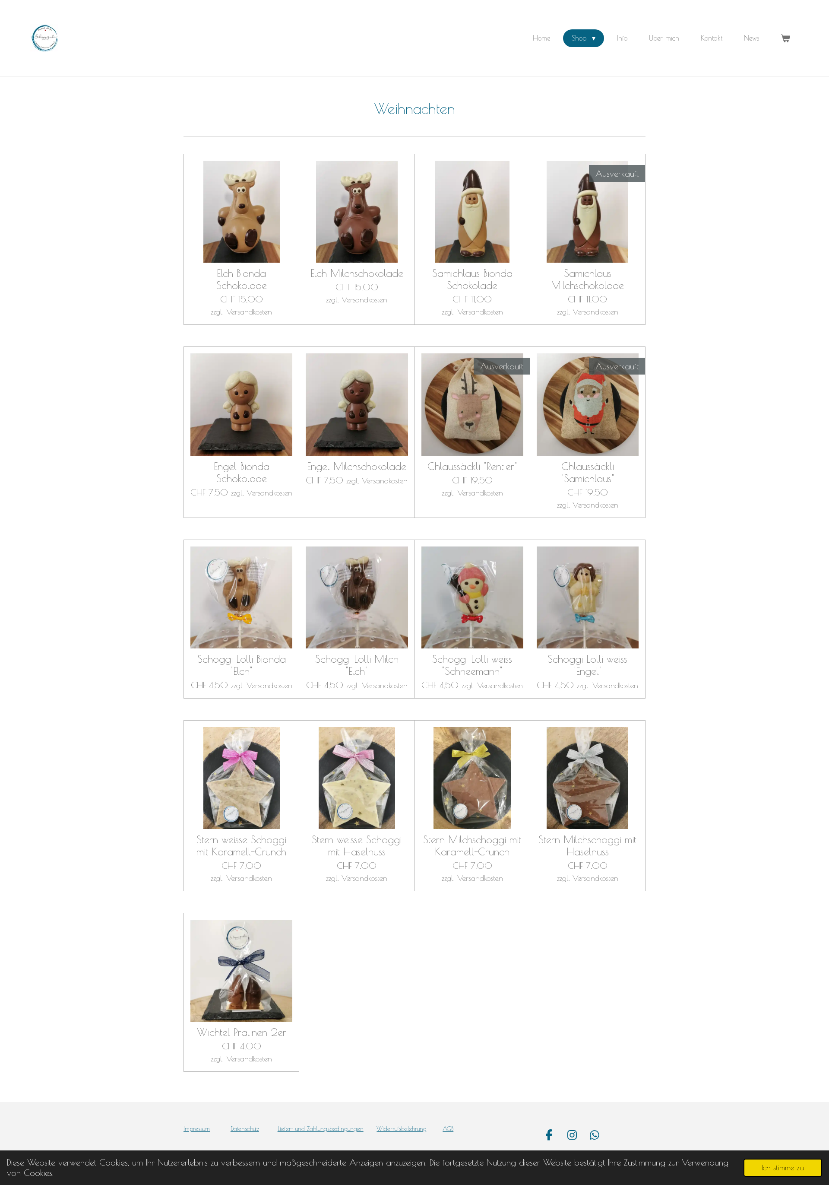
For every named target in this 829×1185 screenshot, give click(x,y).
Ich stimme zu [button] (783, 1167)
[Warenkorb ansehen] (785, 38)
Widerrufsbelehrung (402, 1128)
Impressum (197, 1128)
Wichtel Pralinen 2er (241, 1032)
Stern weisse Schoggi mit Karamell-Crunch (241, 845)
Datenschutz (245, 1128)
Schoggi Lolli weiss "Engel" (587, 665)
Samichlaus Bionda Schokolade (472, 279)
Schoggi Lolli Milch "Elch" (357, 665)
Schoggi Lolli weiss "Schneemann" (472, 665)
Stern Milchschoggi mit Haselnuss (587, 845)
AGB (448, 1128)
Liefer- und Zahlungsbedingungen (321, 1128)
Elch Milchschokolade (356, 273)
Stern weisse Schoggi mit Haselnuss (357, 845)
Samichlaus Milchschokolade (587, 279)
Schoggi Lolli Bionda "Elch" (241, 665)
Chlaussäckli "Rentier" (472, 466)
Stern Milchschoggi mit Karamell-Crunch (472, 845)
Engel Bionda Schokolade (241, 472)
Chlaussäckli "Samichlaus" (587, 472)
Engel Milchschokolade (356, 466)
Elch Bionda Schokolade (241, 279)
